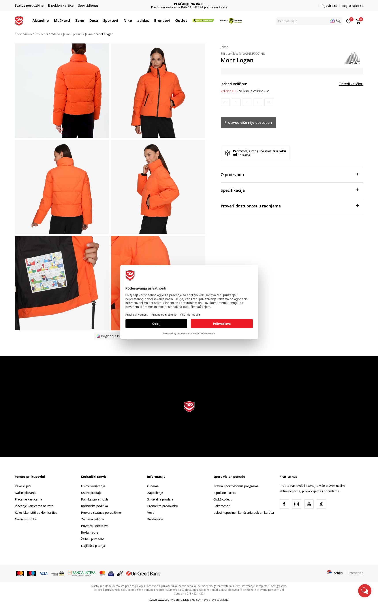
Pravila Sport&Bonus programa (236, 486)
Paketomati (221, 506)
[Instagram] (296, 504)
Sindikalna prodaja (160, 499)
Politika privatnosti (94, 499)
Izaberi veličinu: (234, 84)
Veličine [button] (244, 91)
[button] (51, 20)
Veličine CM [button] (261, 91)
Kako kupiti (23, 486)
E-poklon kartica (225, 493)
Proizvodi (41, 34)
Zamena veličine (92, 519)
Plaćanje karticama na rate (34, 506)
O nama (153, 486)
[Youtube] (309, 504)
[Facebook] (284, 504)
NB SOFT (197, 600)
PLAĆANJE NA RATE (189, 4)
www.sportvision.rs (170, 600)
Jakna (89, 34)
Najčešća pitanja (93, 546)
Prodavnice (155, 519)
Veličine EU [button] (228, 91)
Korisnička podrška (94, 506)
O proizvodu (232, 174)
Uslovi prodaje (91, 493)
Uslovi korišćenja (93, 486)
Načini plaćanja (25, 493)
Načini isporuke (26, 519)
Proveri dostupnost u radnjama (251, 206)
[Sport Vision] (19, 20)
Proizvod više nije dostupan (248, 122)
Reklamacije (89, 532)
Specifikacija (233, 190)
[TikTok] (321, 504)
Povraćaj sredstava (95, 526)
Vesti (150, 512)
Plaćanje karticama (28, 499)
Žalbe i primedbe (93, 539)
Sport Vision (23, 34)
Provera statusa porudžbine (101, 512)
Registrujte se (352, 6)
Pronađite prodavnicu (162, 506)
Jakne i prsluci (72, 34)
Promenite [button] (355, 572)
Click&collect (222, 499)
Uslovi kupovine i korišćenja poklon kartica (243, 512)
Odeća (55, 34)
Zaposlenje (155, 493)
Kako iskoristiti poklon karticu (36, 512)
